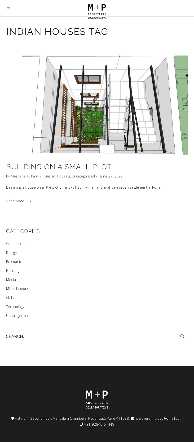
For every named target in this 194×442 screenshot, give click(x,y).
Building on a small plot (59, 167)
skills (10, 297)
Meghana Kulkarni (25, 176)
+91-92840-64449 (99, 424)
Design (49, 176)
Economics (14, 261)
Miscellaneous (17, 288)
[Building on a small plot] (97, 105)
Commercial (15, 243)
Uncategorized (83, 176)
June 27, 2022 (111, 176)
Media (11, 279)
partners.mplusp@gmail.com (159, 418)
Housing (63, 176)
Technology (15, 306)
